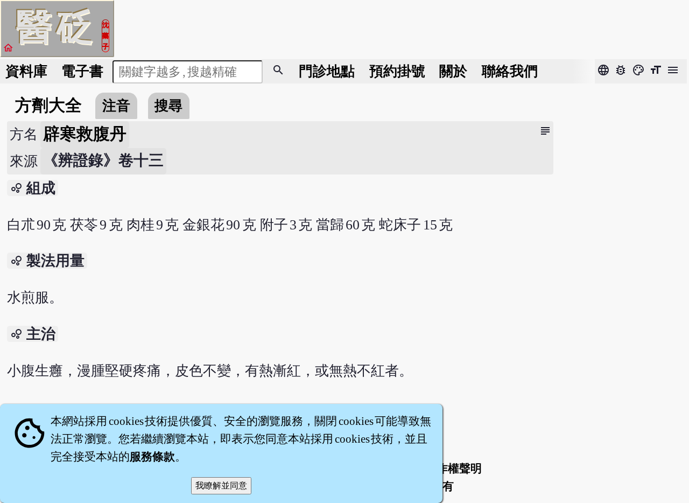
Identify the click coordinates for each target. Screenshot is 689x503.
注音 (116, 106)
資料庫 (26, 71)
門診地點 (327, 71)
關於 (453, 71)
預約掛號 (397, 71)
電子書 (82, 71)
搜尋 (168, 106)
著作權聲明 (453, 468)
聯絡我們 (510, 71)
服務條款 (152, 457)
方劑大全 (48, 105)
